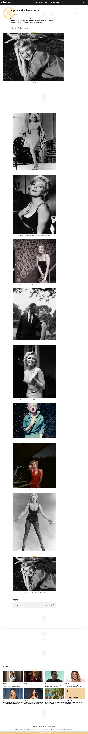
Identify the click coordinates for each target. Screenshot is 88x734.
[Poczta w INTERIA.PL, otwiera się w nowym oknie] (83, 2)
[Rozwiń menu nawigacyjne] (86, 2)
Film (7, 5)
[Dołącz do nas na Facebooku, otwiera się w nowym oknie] (52, 605)
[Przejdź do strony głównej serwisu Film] (11, 2)
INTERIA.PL (57, 729)
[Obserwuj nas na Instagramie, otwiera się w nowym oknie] (54, 605)
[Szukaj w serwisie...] (81, 2)
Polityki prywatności (38, 729)
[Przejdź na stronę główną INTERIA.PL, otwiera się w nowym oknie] (5, 2)
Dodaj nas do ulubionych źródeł (25, 28)
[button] (35, 2)
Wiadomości (11, 5)
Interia (4, 5)
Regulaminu (31, 729)
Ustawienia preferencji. (46, 729)
